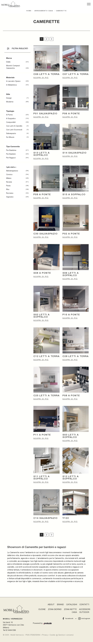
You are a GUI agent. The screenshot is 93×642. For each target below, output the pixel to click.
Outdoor (84, 612)
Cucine (42, 609)
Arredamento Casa (44, 10)
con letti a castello (14, 126)
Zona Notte (70, 609)
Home (28, 10)
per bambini (11, 154)
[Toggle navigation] (89, 4)
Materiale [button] (10, 77)
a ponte (9, 115)
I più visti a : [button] (11, 167)
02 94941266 (11, 630)
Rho (7, 189)
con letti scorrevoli (14, 130)
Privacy (45, 635)
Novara (9, 182)
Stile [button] (8, 94)
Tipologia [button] (10, 111)
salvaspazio (11, 133)
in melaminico (11, 85)
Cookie (52, 635)
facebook (69, 618)
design (9, 98)
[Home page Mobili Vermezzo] (10, 4)
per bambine (11, 150)
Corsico (9, 174)
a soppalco (11, 118)
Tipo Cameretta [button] (13, 146)
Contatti (84, 604)
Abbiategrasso (12, 171)
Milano (8, 178)
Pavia (8, 186)
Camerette (61, 10)
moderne (9, 102)
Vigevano (9, 197)
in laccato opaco (13, 81)
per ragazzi (11, 158)
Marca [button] (9, 58)
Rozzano (9, 193)
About (51, 604)
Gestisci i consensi (66, 635)
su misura (10, 137)
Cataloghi (71, 604)
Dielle (8, 62)
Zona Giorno (55, 609)
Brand (60, 604)
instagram (85, 618)
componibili (11, 122)
